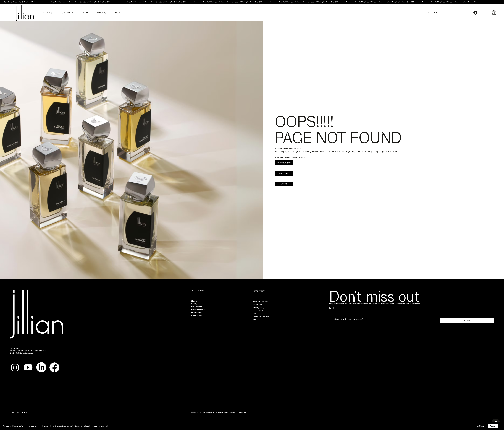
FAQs (254, 313)
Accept (492, 425)
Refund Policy (258, 310)
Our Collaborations (198, 310)
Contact (256, 319)
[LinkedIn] (41, 367)
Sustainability (196, 313)
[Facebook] (54, 367)
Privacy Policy (258, 304)
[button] (49, 12)
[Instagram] (15, 367)
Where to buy (196, 316)
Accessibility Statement (262, 316)
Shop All (194, 301)
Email (332, 308)
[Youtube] (28, 367)
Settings (480, 425)
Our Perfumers (196, 307)
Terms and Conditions (261, 302)
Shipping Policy (258, 307)
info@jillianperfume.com (24, 353)
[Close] (500, 426)
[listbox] (40, 412)
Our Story (195, 304)
